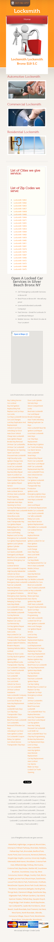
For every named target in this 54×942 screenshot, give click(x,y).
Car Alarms (32, 764)
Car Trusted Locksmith (15, 670)
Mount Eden (40, 844)
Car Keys (31, 532)
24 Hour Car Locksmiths (16, 444)
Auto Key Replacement (15, 703)
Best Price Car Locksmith (16, 557)
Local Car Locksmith (14, 466)
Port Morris (35, 906)
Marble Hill (33, 868)
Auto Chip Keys (33, 552)
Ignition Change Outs (15, 461)
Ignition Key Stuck (34, 483)
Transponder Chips (14, 714)
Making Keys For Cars (15, 527)
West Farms (16, 912)
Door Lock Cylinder (35, 400)
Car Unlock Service (14, 742)
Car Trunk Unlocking (35, 447)
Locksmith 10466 (20, 257)
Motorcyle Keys (33, 596)
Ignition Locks (33, 491)
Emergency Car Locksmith (16, 538)
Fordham (42, 882)
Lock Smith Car (33, 731)
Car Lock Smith (12, 681)
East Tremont (32, 909)
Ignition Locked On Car (36, 541)
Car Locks (11, 414)
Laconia (28, 858)
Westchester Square (16, 885)
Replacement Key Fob (36, 469)
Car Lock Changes (14, 420)
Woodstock (37, 919)
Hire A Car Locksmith (35, 656)
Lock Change (32, 549)
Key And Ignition (13, 406)
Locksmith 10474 (20, 249)
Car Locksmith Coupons (16, 607)
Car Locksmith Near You (36, 712)
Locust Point (12, 882)
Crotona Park (12, 868)
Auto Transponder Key (15, 521)
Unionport (12, 848)
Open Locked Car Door (16, 480)
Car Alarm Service (34, 450)
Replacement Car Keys (36, 648)
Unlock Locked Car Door (16, 637)
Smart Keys (32, 455)
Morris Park (22, 882)
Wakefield (12, 844)
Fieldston (42, 848)
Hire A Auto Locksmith (36, 566)
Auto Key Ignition (34, 750)
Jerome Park (20, 878)
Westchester (40, 916)
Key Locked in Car (13, 679)
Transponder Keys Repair (16, 640)
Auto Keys (31, 436)
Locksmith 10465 (20, 240)
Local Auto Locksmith (35, 433)
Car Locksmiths (13, 723)
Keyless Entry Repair (35, 458)
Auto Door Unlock (14, 433)
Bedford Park (38, 851)
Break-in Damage (34, 417)
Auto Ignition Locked (15, 734)
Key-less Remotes (13, 588)
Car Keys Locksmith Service (17, 417)
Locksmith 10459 (20, 237)
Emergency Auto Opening (16, 596)
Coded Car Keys (13, 513)
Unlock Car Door (13, 574)
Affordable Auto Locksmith (17, 510)
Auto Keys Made (13, 604)
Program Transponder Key (17, 579)
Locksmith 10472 (20, 260)
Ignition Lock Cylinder (15, 544)
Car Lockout (11, 403)
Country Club (35, 875)
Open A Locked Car (14, 475)
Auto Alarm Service (35, 521)
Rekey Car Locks (34, 519)
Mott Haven (21, 861)
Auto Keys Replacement (36, 654)
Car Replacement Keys (36, 742)
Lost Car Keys (33, 745)
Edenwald (12, 861)
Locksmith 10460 (20, 214)
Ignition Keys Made (35, 670)
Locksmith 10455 (20, 223)
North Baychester (38, 902)
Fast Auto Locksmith (35, 679)
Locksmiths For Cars (35, 582)
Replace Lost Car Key (15, 535)
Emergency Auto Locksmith (17, 582)
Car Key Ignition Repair (15, 626)
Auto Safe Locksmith (35, 618)
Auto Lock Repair (34, 505)
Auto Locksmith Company (16, 695)
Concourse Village (16, 916)
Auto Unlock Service (35, 475)
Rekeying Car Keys (14, 601)
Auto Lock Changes (35, 626)
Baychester (23, 868)
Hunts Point (12, 854)
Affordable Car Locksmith (37, 527)
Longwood (31, 844)
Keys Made (11, 706)
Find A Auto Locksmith (15, 499)
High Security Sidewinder (16, 571)
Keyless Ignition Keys (15, 618)
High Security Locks (14, 458)
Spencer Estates (15, 899)
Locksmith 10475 (20, 269)
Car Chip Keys (12, 712)
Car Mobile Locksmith (36, 579)
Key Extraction (12, 717)
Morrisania (38, 865)
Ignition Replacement (35, 524)
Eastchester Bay (39, 892)
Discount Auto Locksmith (16, 455)
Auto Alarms (32, 599)
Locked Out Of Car (34, 621)
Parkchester (33, 882)
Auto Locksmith (33, 453)
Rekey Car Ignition (14, 739)
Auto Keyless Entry (14, 530)
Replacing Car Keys (35, 651)
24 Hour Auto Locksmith (16, 494)
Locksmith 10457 (20, 208)
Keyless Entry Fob (13, 409)
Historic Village (23, 875)
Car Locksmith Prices (15, 610)
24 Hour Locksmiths (35, 701)
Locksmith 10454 (20, 229)
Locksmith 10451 (20, 243)
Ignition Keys (12, 659)
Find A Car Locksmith (35, 461)
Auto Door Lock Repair (36, 464)
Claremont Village (25, 892)
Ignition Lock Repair (35, 431)
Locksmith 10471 (20, 220)
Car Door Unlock (13, 673)
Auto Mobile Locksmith (15, 612)
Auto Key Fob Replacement (17, 599)
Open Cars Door (13, 453)
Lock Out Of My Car (14, 701)
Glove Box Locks (13, 516)
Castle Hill (27, 906)
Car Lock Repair (33, 414)
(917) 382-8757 (22, 3)
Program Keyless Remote (37, 607)
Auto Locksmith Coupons (16, 568)
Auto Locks (11, 632)
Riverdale (34, 848)
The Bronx (13, 889)
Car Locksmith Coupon (15, 736)
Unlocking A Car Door (15, 731)
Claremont (22, 889)
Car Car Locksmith (14, 687)
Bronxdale (28, 851)
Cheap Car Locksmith (15, 698)
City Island (41, 895)
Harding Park (40, 889)
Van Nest (42, 909)
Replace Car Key (34, 690)
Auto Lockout (32, 761)
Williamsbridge (21, 865)
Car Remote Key (13, 623)
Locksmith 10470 (20, 252)
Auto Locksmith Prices (36, 472)
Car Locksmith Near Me (16, 477)
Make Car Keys (33, 767)
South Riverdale (20, 909)
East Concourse (24, 854)
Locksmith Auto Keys (15, 709)
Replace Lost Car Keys (15, 411)
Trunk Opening (12, 497)
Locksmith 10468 (20, 266)
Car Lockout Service (35, 530)
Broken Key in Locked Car (37, 687)
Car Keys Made (33, 560)
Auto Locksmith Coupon (16, 488)
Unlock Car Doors (14, 684)
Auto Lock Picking (13, 532)
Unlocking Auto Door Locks (17, 590)
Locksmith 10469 (20, 232)
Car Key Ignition (33, 723)
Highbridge (21, 844)
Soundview (24, 871)
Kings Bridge (14, 902)
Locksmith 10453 (20, 206)
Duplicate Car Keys (35, 692)
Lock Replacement (34, 645)
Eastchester (40, 878)
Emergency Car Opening (16, 450)
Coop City (33, 871)
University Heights (38, 858)
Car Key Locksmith (34, 590)
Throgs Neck (13, 892)
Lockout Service (13, 566)
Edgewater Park (15, 895)
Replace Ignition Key (35, 659)
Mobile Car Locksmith (36, 510)
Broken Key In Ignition (36, 444)
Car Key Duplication (14, 469)
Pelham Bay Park (16, 851)
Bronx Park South (32, 885)
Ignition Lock (32, 557)
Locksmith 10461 (20, 246)
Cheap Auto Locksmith (15, 436)
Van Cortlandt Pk (15, 906)
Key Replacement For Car (37, 563)
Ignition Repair (33, 681)
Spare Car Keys (33, 610)
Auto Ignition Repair (14, 439)
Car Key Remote (13, 615)
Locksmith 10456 (20, 226)
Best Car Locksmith (35, 585)
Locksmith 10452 (20, 200)
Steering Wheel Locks (15, 662)
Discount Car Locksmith (36, 728)
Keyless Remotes (34, 714)
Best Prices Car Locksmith (37, 665)
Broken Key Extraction (36, 739)
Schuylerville (27, 919)
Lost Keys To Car (34, 662)
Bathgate (30, 889)
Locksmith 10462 (20, 203)
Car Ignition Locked (14, 464)
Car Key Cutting (33, 684)
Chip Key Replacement (15, 519)
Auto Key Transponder (36, 717)
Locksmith (27, 11)
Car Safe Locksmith (35, 516)
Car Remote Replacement (37, 508)
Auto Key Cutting (34, 725)
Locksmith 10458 (20, 211)
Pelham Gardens (29, 895)
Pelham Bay (27, 899)
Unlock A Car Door (14, 428)
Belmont (42, 854)
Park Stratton (25, 902)
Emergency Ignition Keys (36, 494)
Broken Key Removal (15, 442)
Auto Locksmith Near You (37, 734)
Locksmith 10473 (20, 263)
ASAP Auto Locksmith (35, 604)
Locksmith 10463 (20, 234)
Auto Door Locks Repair (36, 720)
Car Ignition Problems (15, 593)
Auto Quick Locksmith (36, 513)
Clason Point (29, 916)
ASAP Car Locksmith (35, 466)
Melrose (42, 885)
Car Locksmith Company (16, 667)
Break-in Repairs (13, 645)
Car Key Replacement (35, 758)
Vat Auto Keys (33, 403)
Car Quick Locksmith (14, 552)
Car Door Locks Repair (15, 577)
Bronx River (16, 919)
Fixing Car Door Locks (15, 654)
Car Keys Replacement (36, 667)
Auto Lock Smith (33, 555)
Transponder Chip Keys (16, 745)
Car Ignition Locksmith (36, 480)
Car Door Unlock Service (37, 497)
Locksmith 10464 (20, 217)
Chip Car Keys (33, 477)
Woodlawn (30, 861)
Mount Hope (30, 878)
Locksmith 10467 (20, 255)
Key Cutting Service (14, 400)
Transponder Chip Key (15, 665)
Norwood (34, 854)
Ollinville (38, 912)
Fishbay (30, 865)
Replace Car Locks (14, 621)
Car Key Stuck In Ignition (16, 656)
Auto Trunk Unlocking (36, 420)
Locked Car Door (34, 703)
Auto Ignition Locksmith (36, 623)
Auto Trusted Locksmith (36, 588)
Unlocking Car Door (14, 431)
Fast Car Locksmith (14, 585)
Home (27, 19)
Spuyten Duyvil (39, 899)
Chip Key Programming (36, 736)
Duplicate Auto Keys (14, 502)
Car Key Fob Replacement (16, 508)
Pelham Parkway (23, 848)
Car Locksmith (12, 676)
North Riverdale (28, 912)
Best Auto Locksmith (35, 411)
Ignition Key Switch (34, 601)
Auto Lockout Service (15, 491)
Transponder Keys (14, 629)
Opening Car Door (14, 505)
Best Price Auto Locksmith (16, 720)
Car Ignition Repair (14, 524)
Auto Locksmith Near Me (37, 428)
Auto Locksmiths (34, 747)
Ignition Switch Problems (16, 643)
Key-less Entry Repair (15, 472)
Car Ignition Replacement (16, 541)
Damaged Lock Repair (15, 555)
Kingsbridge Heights (16, 858)
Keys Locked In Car (14, 634)
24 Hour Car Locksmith (15, 447)
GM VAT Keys (32, 593)
